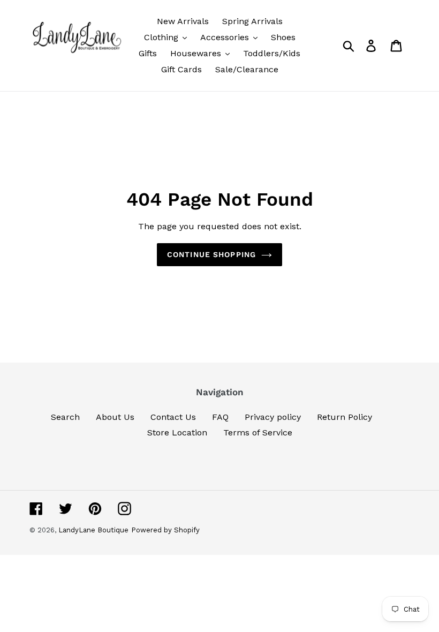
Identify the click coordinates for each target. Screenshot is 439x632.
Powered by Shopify (165, 530)
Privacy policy (273, 417)
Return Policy (344, 417)
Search (65, 417)
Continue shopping (211, 254)
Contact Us (173, 417)
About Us (115, 417)
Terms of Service (257, 432)
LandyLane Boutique (93, 530)
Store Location (177, 432)
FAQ (220, 417)
